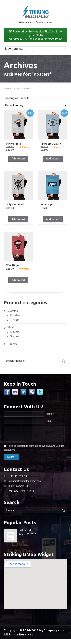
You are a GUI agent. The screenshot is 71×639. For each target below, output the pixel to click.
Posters (12, 343)
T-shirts (14, 319)
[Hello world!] (10, 535)
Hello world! (25, 530)
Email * (50, 421)
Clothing (13, 310)
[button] (18, 159)
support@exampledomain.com (24, 481)
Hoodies (15, 315)
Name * (50, 413)
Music (11, 327)
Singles (14, 336)
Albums (14, 331)
